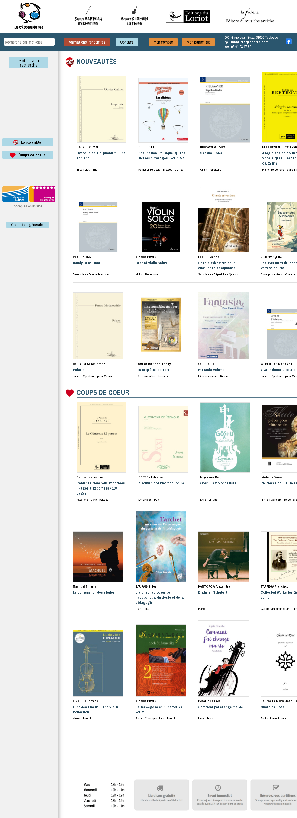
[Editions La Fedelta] (250, 26)
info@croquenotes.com (249, 42)
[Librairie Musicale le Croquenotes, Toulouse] (188, 21)
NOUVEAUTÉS (97, 61)
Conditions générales (28, 225)
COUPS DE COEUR (103, 392)
